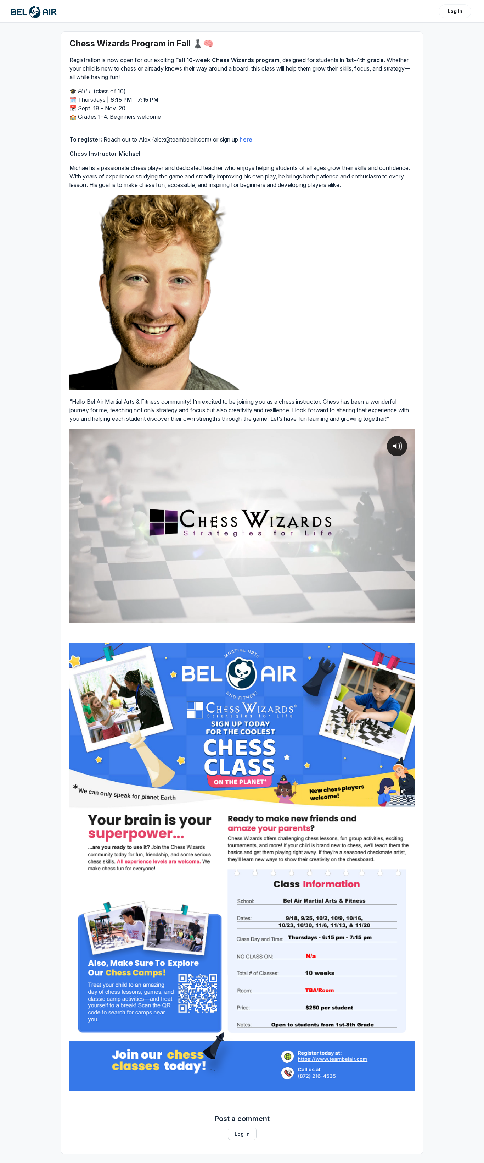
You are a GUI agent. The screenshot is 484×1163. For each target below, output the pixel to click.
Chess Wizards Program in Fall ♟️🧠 (141, 43)
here (246, 139)
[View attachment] (155, 292)
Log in (455, 11)
